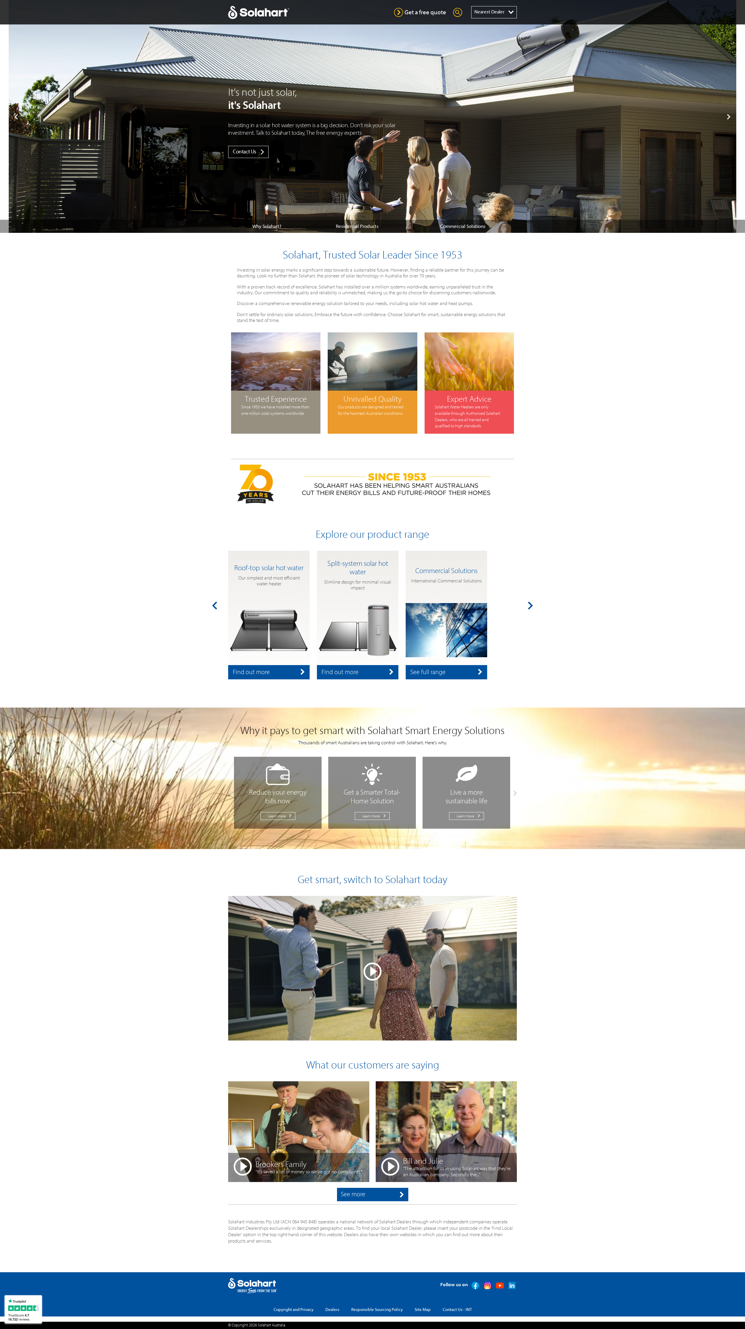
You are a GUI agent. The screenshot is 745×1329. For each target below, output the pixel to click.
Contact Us (244, 151)
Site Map (423, 1309)
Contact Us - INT (457, 1309)
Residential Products (357, 226)
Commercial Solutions (462, 226)
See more (353, 1194)
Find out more (251, 672)
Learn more (276, 816)
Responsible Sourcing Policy (377, 1309)
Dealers (332, 1309)
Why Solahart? (266, 226)
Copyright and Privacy (293, 1309)
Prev (16, 116)
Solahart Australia (271, 1325)
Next (728, 116)
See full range (428, 672)
